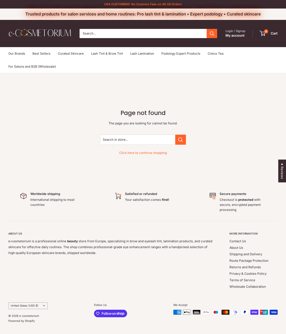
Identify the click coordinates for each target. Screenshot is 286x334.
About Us (236, 248)
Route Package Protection (248, 261)
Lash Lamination (142, 53)
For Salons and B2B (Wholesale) (32, 66)
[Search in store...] (180, 140)
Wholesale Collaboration (247, 287)
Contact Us (237, 241)
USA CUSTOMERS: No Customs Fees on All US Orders (143, 4)
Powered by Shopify (21, 320)
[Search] (212, 33)
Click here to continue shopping (143, 153)
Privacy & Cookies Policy (248, 274)
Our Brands (16, 53)
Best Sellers (41, 53)
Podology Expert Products (180, 53)
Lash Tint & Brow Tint (107, 53)
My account (235, 35)
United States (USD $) (24, 305)
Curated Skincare (71, 53)
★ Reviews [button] (282, 171)
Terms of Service (242, 280)
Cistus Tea (215, 53)
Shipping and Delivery (245, 254)
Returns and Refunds (245, 267)
